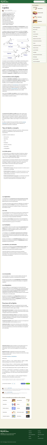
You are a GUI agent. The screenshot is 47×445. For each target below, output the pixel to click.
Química (18, 404)
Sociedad (15, 3)
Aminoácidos (5, 404)
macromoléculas (14, 88)
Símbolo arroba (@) (5, 408)
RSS (38, 436)
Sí (12, 383)
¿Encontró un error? (40, 438)
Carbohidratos (14, 356)
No (14, 383)
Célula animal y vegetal (20, 412)
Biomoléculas (5, 412)
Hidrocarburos (19, 416)
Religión (18, 3)
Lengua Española (26, 3)
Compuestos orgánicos (6, 416)
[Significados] (8, 431)
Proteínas (9, 356)
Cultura (12, 3)
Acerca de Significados (32, 434)
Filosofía (21, 3)
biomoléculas (15, 84)
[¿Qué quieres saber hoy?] (45, 1)
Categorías (30, 432)
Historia (6, 3)
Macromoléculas (19, 400)
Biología (6, 5)
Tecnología (31, 3)
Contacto (30, 438)
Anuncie (30, 436)
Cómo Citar (39, 432)
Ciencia (9, 3)
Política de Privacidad (41, 434)
